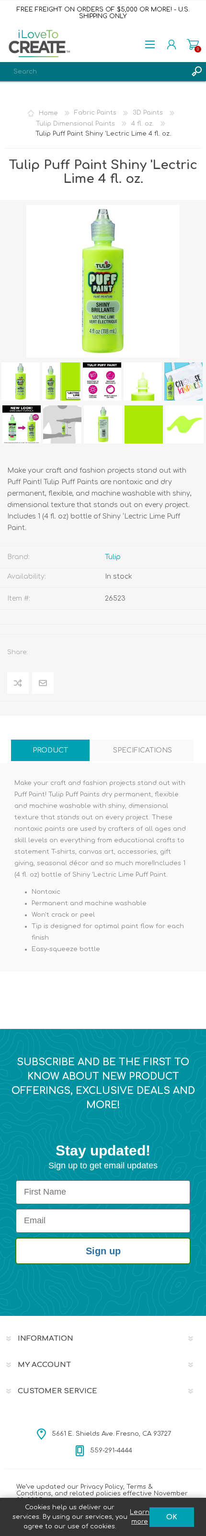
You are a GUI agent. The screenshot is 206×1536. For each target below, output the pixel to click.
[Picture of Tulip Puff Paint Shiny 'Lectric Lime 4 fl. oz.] (20, 381)
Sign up (103, 1251)
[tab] (50, 750)
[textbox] (93, 71)
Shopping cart (193, 44)
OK (171, 1517)
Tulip (113, 557)
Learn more (139, 1517)
